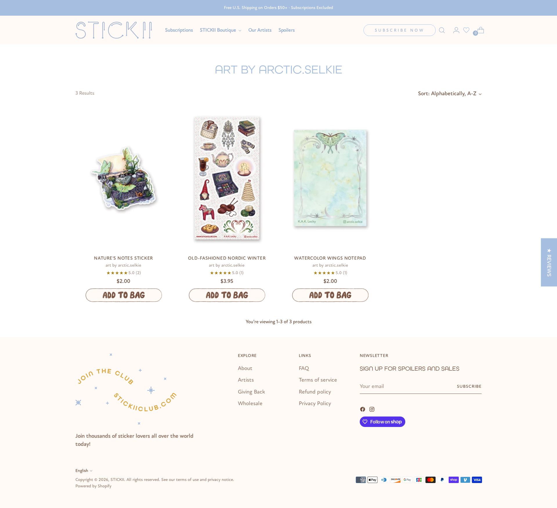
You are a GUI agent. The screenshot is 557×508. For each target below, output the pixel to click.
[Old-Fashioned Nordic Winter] (227, 178)
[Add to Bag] (123, 295)
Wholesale (250, 403)
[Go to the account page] (454, 30)
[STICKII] (116, 30)
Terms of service (318, 380)
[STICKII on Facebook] (363, 409)
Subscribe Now (399, 30)
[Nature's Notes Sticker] (123, 178)
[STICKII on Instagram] (372, 409)
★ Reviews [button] (549, 262)
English (81, 470)
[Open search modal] (442, 30)
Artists (246, 380)
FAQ (304, 368)
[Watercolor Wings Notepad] (330, 178)
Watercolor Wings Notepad (330, 258)
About (245, 368)
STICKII (117, 479)
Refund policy (315, 392)
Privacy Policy (315, 403)
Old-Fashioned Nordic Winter (226, 258)
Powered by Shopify (93, 486)
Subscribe (469, 386)
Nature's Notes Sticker (123, 258)
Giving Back (251, 392)
